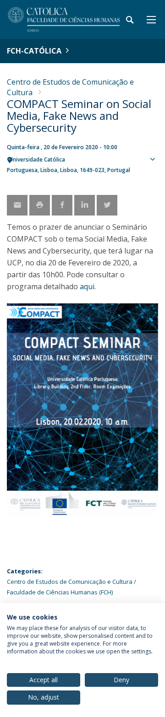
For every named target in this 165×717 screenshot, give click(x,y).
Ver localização (153, 174)
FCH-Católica (34, 51)
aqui (87, 286)
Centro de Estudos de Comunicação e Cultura (69, 581)
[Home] (64, 19)
